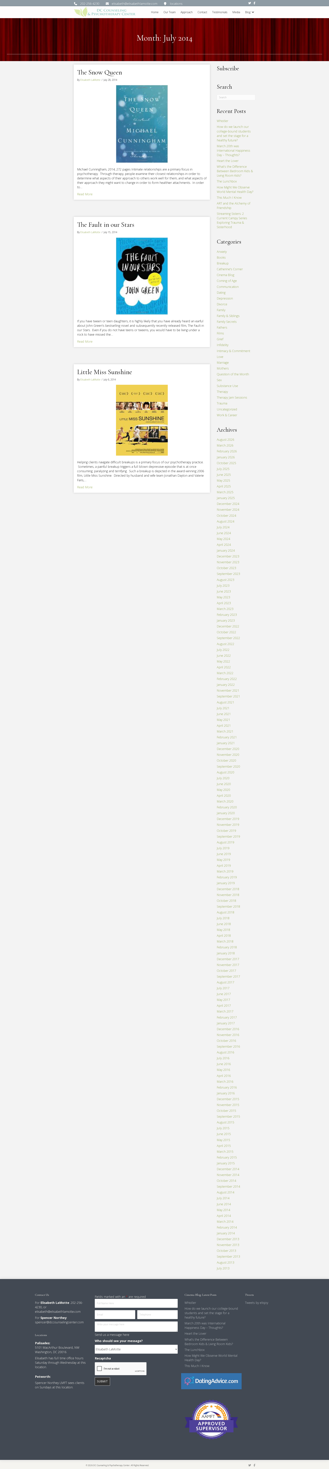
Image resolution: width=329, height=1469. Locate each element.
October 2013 (226, 1251)
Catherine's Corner (230, 269)
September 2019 (228, 836)
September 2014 (228, 1186)
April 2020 (224, 795)
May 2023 (223, 597)
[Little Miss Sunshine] (142, 420)
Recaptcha (103, 1358)
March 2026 (225, 445)
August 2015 (225, 1122)
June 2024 (224, 533)
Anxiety (222, 252)
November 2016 (228, 1035)
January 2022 (226, 685)
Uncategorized (227, 409)
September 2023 (228, 574)
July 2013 (223, 1268)
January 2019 (226, 883)
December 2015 (228, 1099)
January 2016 (226, 1093)
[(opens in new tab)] (211, 1381)
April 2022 (224, 667)
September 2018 (228, 906)
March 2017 (225, 1011)
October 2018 (226, 901)
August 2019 (225, 842)
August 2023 (225, 580)
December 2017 (228, 959)
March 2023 (225, 609)
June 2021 (224, 714)
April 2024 (224, 545)
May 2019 (223, 860)
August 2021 (225, 702)
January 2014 (226, 1233)
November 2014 (228, 1175)
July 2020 (223, 778)
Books (221, 257)
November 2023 (228, 562)
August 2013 (225, 1262)
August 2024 (225, 521)
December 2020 (228, 749)
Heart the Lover (228, 161)
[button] (253, 12)
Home (155, 12)
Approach (187, 12)
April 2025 (224, 486)
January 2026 (226, 457)
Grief (220, 339)
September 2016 (228, 1046)
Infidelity (222, 345)
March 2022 (225, 673)
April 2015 (224, 1146)
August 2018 (225, 912)
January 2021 (226, 743)
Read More (85, 194)
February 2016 (227, 1087)
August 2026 (225, 439)
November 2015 (228, 1105)
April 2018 (224, 935)
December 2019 (228, 819)
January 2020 (226, 813)
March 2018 (225, 941)
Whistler (222, 121)
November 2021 (228, 690)
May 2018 (223, 930)
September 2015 (228, 1116)
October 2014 (226, 1181)
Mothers (223, 368)
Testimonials (219, 12)
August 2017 (225, 982)
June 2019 (224, 854)
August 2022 (225, 644)
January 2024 (226, 550)
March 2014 (225, 1221)
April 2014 (224, 1216)
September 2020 (228, 766)
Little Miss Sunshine (104, 372)
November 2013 (228, 1245)
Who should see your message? (119, 1341)
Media (236, 12)
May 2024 (223, 539)
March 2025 (225, 492)
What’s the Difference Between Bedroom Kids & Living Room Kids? (235, 170)
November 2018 (228, 895)
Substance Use (227, 386)
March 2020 (225, 801)
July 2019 (223, 848)
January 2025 (226, 498)
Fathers (222, 327)
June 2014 (224, 1204)
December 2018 (228, 889)
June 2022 (224, 655)
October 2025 (226, 463)
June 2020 (224, 784)
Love (220, 357)
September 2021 (228, 696)
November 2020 (228, 755)
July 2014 (223, 1198)
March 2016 (225, 1081)
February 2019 (227, 877)
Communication (228, 287)
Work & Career (227, 415)
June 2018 (224, 924)
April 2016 (224, 1076)
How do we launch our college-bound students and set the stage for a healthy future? (211, 1312)
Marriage (223, 362)
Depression (225, 298)
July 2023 (223, 585)
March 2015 (225, 1151)
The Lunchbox (227, 181)
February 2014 (227, 1227)
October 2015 (226, 1111)
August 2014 (225, 1192)
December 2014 (228, 1169)
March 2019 (225, 871)
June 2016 (224, 1064)
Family (221, 310)
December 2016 (228, 1029)
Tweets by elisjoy (256, 1303)
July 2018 (223, 918)
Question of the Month (233, 374)
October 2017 (226, 971)
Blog (248, 12)
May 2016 (223, 1070)
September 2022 (228, 638)
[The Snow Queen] (142, 124)
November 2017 (228, 965)
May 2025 (223, 480)
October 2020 (226, 760)
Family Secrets (227, 322)
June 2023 (224, 591)
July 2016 (223, 1058)
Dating (221, 292)
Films (220, 333)
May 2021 (223, 720)
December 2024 (228, 504)
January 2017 (226, 1023)
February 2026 (227, 451)
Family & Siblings (228, 316)
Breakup (223, 263)
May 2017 (223, 1000)
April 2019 (224, 865)
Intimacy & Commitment (233, 351)
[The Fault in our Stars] (142, 276)
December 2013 (228, 1239)
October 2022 (226, 632)
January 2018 (226, 953)
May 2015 (223, 1140)
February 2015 (227, 1157)
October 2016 (226, 1041)
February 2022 (227, 679)
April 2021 (224, 725)
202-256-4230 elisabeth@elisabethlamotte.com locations (130, 4)
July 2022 (223, 650)
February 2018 (227, 947)
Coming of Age (227, 281)
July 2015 (223, 1128)
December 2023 (228, 556)
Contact (202, 12)
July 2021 (223, 708)
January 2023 (226, 620)
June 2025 (224, 475)
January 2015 (226, 1163)
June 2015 (224, 1134)
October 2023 (226, 568)
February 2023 (227, 615)
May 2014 (223, 1210)
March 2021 (225, 731)
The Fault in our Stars (105, 224)
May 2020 (223, 790)
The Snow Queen (99, 72)
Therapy (222, 392)
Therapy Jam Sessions (232, 397)
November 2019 (228, 825)
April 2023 (224, 603)
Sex (219, 380)
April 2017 (224, 1005)
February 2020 (227, 807)
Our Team (169, 12)
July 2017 (223, 988)
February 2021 (227, 737)
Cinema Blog (225, 275)
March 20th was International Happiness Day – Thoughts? (233, 150)
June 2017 (224, 994)
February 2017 (227, 1017)
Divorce (222, 304)
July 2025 (223, 469)
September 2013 (228, 1256)
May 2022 (223, 661)
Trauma (222, 403)
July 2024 (223, 527)
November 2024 (228, 509)
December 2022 (228, 626)
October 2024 (226, 515)
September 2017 (228, 976)
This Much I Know (229, 197)
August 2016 (225, 1052)
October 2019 (226, 831)
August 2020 (225, 772)
